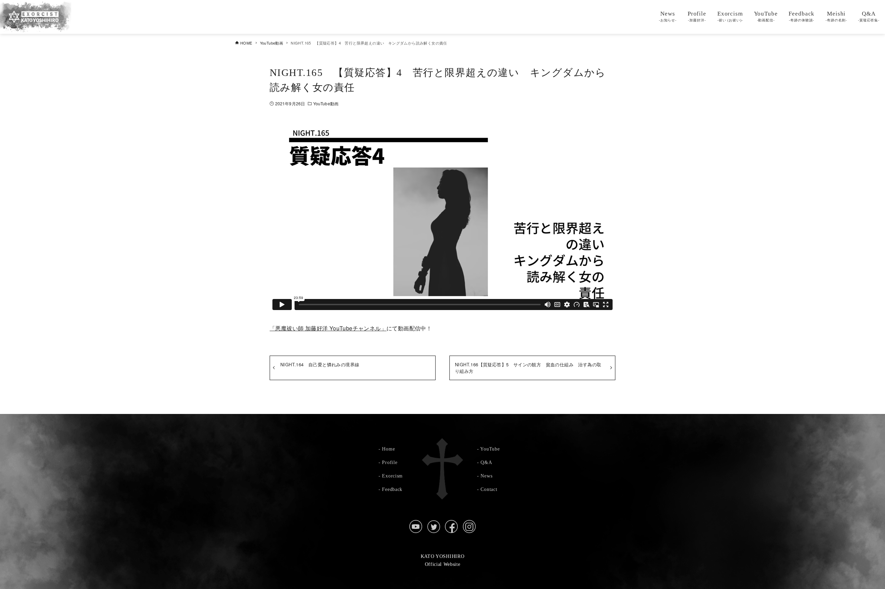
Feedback (392, 489)
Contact (489, 489)
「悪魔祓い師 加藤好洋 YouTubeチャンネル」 (328, 328)
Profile (389, 462)
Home (388, 449)
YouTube (490, 449)
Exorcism (392, 476)
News (486, 476)
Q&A (486, 462)
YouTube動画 (325, 103)
